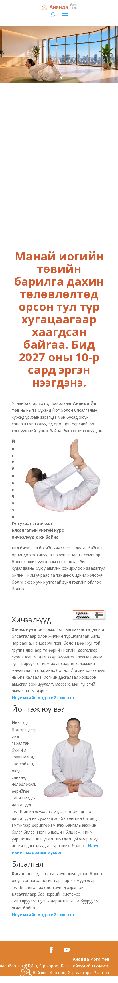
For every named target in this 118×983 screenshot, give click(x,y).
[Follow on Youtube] (66, 949)
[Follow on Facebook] (51, 949)
